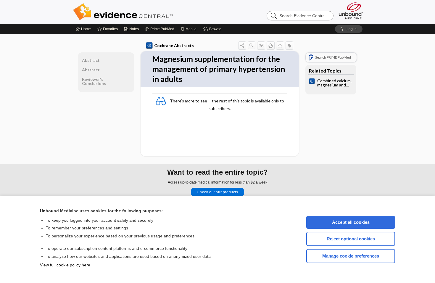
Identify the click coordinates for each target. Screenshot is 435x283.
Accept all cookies (351, 222)
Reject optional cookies (351, 238)
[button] (213, 29)
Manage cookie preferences (350, 255)
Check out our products (217, 192)
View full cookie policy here (65, 265)
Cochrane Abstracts (174, 45)
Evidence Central (146, 12)
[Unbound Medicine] (351, 10)
